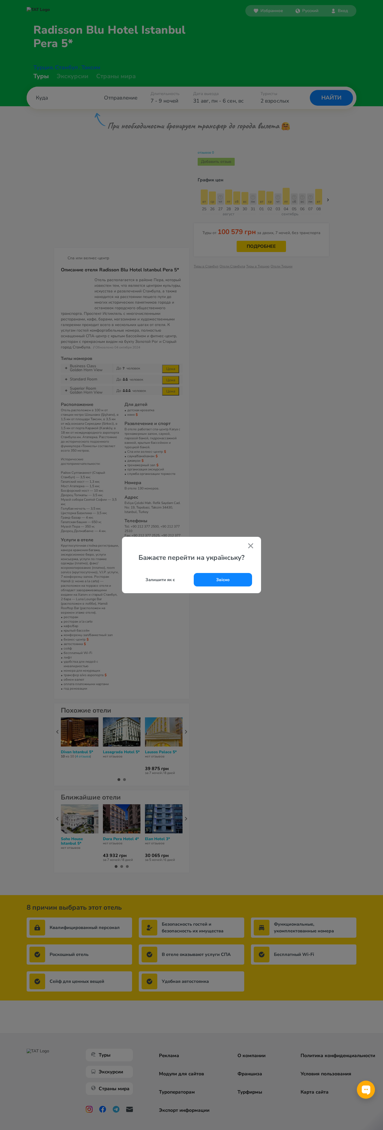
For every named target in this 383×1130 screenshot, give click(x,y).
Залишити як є (160, 580)
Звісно (223, 580)
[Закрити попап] (250, 546)
